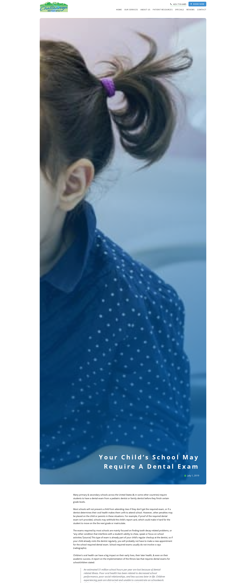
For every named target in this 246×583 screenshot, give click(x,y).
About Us (145, 9)
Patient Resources (163, 9)
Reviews (190, 9)
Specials (179, 9)
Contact (201, 9)
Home (119, 9)
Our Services (131, 9)
